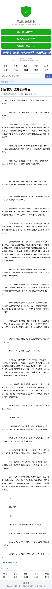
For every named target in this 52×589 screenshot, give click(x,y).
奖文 (6, 70)
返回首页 (26, 583)
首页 (6, 66)
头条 (16, 66)
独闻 (36, 70)
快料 (26, 70)
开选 (46, 70)
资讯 (36, 66)
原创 (26, 66)
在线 (46, 66)
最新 (16, 70)
